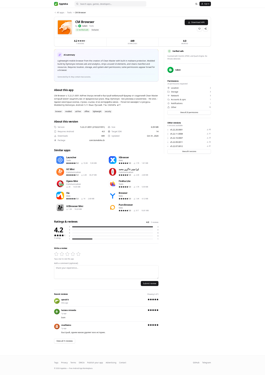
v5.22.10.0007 (176, 138)
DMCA (81, 362)
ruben (85, 26)
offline (86, 111)
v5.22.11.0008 (176, 133)
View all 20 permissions (189, 112)
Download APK (198, 22)
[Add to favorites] (199, 28)
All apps (60, 12)
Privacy (64, 362)
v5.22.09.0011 (176, 142)
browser (58, 111)
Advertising (111, 362)
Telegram (206, 362)
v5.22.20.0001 (176, 129)
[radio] (56, 254)
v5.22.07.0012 (176, 146)
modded (68, 111)
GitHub (196, 362)
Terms (73, 362)
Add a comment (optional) (66, 263)
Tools (69, 12)
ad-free (78, 111)
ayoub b (65, 299)
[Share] (205, 28)
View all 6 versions (189, 151)
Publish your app (95, 362)
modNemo (66, 325)
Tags (56, 362)
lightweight (97, 111)
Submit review (149, 283)
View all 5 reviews (64, 341)
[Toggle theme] (196, 3)
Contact (122, 362)
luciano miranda (68, 310)
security (108, 111)
